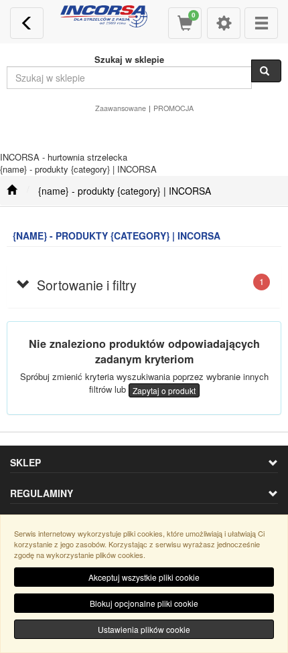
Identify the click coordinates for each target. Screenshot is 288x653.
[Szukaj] (266, 71)
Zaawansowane (120, 108)
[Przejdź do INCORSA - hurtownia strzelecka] (11, 190)
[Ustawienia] (223, 23)
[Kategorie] (261, 23)
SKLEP (25, 462)
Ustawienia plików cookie (144, 629)
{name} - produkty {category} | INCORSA (124, 190)
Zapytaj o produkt (164, 390)
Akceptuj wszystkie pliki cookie (144, 577)
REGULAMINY (41, 493)
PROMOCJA (173, 108)
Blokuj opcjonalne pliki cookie (144, 603)
